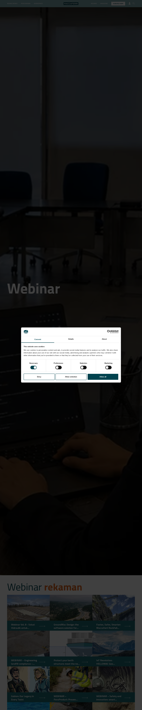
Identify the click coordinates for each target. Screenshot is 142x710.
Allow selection (71, 377)
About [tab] (104, 339)
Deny (39, 377)
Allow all (103, 377)
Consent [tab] (37, 339)
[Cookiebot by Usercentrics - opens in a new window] (108, 331)
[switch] (58, 367)
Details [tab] (71, 339)
